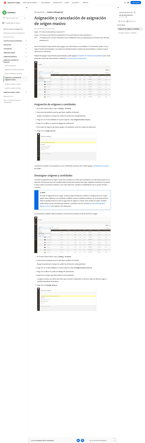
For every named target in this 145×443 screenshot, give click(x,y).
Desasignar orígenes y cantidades (127, 33)
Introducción (7, 45)
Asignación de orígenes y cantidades (128, 29)
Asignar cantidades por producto (13, 73)
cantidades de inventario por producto (89, 56)
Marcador (123, 21)
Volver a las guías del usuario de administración (12, 101)
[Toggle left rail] (27, 8)
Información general (10, 66)
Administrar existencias (10, 56)
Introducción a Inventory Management (14, 33)
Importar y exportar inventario (13, 88)
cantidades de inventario (101, 166)
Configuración (8, 49)
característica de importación (76, 58)
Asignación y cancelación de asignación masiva (13, 79)
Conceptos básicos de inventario (13, 41)
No (126, 17)
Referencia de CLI (8, 96)
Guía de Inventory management (13, 29)
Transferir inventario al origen (13, 84)
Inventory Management (55, 12)
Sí (121, 17)
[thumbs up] (78, 440)
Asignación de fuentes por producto (14, 69)
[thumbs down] (82, 440)
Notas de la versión (9, 37)
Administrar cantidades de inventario (10, 61)
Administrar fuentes (9, 52)
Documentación (39, 12)
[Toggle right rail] (118, 8)
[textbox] (14, 18)
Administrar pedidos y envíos (12, 92)
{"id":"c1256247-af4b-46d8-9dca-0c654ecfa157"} (52, 32)
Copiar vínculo (132, 21)
